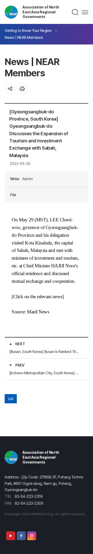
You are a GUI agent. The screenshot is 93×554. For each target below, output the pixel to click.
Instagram (31, 535)
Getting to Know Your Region (28, 30)
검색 (75, 12)
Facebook (21, 535)
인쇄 (22, 88)
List (10, 398)
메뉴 (85, 12)
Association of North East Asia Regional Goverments (40, 12)
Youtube (10, 535)
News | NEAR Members (24, 37)
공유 (10, 88)
